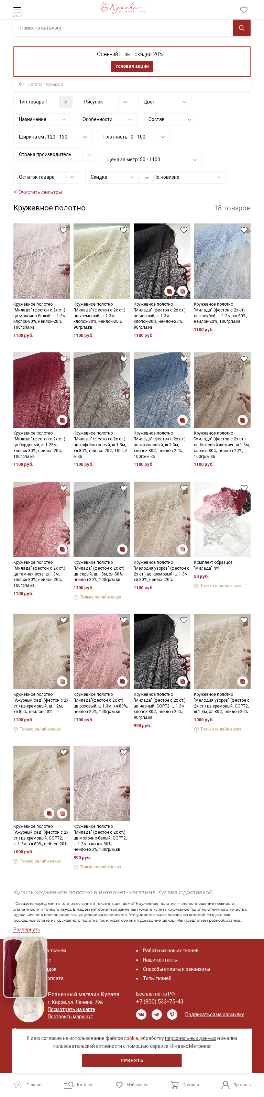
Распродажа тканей (43, 950)
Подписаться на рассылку (214, 1014)
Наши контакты (160, 960)
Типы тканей (157, 978)
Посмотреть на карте (71, 1009)
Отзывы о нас (35, 960)
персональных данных (190, 1038)
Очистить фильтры (40, 192)
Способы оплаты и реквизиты (176, 969)
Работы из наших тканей (171, 950)
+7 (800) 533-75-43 (160, 1001)
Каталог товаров (45, 84)
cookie (131, 1038)
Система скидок (38, 969)
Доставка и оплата (42, 978)
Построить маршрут (70, 1016)
